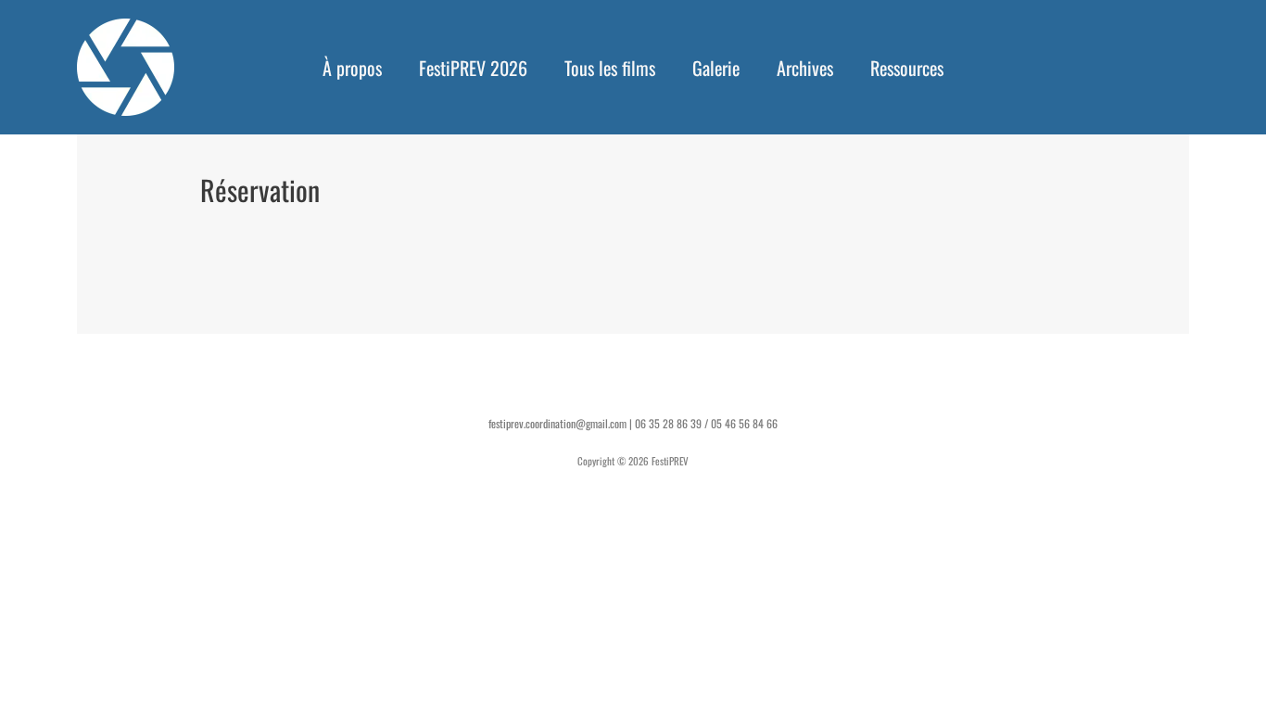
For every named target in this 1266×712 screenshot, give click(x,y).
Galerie (716, 68)
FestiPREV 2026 (473, 68)
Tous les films (609, 68)
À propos (352, 68)
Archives (805, 68)
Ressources (906, 68)
